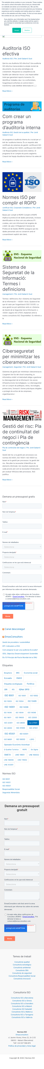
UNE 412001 (8, 765)
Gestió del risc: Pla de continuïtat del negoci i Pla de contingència (21, 434)
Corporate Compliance (22, 208)
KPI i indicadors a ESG (11, 646)
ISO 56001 (8, 739)
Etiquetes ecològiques (13, 684)
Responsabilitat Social (11, 789)
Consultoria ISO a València (22, 1017)
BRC (18, 673)
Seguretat (18, 367)
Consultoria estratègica (22, 965)
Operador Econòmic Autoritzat (17, 745)
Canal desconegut (15, 629)
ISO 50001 (24, 734)
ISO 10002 (34, 696)
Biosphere (8, 673)
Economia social (30, 673)
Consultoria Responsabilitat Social (22, 976)
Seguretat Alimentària (11, 792)
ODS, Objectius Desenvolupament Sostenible (20, 654)
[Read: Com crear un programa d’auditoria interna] (22, 106)
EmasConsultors (14, 636)
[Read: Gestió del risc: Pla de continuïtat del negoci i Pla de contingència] (22, 415)
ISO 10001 (22, 696)
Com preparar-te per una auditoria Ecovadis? (20, 650)
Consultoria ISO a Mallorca (22, 1012)
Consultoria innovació (22, 979)
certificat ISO (7, 208)
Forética (30, 684)
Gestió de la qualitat (21, 132)
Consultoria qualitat (22, 962)
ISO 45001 (10, 733)
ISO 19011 (7, 717)
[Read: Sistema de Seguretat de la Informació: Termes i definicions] (22, 256)
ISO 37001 (33, 728)
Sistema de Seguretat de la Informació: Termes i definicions (18, 278)
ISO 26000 (21, 723)
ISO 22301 (8, 723)
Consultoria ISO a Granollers (22, 1003)
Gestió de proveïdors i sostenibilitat (16, 642)
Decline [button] (27, 30)
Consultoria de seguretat (22, 973)
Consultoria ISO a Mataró (22, 1006)
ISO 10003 (8, 701)
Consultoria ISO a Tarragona (22, 1015)
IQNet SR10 (24, 689)
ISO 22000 (32, 717)
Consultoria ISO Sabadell (22, 1009)
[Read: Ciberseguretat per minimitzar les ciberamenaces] (22, 340)
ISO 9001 (9, 695)
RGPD (24, 749)
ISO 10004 (19, 701)
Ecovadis (8, 678)
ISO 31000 (20, 728)
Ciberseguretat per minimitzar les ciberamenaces (21, 356)
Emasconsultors (22, 1035)
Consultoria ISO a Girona (22, 1001)
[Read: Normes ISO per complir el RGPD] (22, 182)
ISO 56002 (20, 739)
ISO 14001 (10, 707)
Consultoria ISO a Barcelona (22, 998)
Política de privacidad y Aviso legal (22, 1046)
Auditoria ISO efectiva (16, 50)
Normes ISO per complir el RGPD (19, 200)
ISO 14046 (32, 713)
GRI (5, 689)
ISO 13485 (32, 701)
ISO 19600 (19, 717)
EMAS (19, 678)
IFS (13, 689)
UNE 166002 (34, 755)
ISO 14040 (8, 713)
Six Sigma (34, 749)
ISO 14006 (24, 707)
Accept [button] (16, 30)
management (7, 294)
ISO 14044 (19, 713)
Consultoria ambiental (22, 968)
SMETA (7, 755)
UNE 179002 (22, 760)
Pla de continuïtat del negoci (13, 448)
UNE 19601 (20, 755)
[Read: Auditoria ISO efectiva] (22, 39)
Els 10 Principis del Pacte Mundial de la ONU (19, 657)
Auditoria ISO (7, 59)
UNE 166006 (9, 760)
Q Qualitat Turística (11, 749)
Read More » (7, 91)
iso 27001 (33, 723)
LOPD (32, 739)
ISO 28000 (8, 728)
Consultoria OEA (22, 970)
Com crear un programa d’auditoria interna (21, 122)
